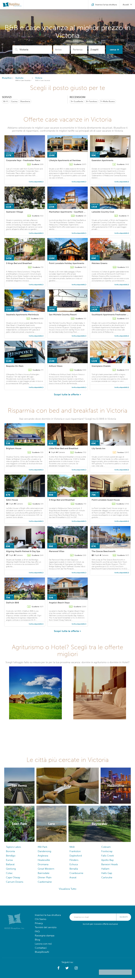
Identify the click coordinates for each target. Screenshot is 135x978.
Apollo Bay (107, 859)
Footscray (106, 851)
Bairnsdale (43, 873)
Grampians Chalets (101, 366)
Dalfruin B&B (12, 602)
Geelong (11, 868)
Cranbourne (76, 873)
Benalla (73, 868)
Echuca (73, 864)
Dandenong (44, 851)
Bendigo (10, 855)
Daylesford (75, 855)
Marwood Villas (56, 551)
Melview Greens (99, 263)
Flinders (73, 859)
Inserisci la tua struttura (48, 915)
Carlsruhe (106, 877)
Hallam (105, 868)
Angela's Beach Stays (59, 602)
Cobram (106, 846)
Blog (37, 939)
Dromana (43, 864)
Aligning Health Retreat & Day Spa (23, 551)
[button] (58, 968)
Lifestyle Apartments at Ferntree (65, 160)
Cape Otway (13, 877)
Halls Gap (106, 873)
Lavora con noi (43, 943)
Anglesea (43, 855)
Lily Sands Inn (98, 448)
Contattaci (41, 947)
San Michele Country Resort (63, 314)
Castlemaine (45, 881)
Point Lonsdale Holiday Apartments (66, 263)
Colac (9, 873)
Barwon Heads (109, 864)
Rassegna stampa (44, 935)
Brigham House (13, 448)
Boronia (10, 851)
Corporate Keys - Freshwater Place (23, 160)
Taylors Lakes (13, 846)
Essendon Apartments (102, 160)
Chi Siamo (40, 919)
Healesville (44, 859)
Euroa (9, 859)
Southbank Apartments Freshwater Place (112, 314)
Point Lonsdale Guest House (106, 500)
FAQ (37, 931)
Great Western (46, 868)
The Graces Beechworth (103, 551)
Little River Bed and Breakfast (63, 448)
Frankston (75, 851)
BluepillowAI (42, 951)
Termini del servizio (46, 927)
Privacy (39, 923)
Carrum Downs (14, 881)
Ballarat (10, 864)
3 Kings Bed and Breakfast (19, 263)
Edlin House (12, 500)
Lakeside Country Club (103, 212)
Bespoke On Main (14, 366)
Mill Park (42, 846)
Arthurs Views (55, 366)
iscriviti (124, 917)
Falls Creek (107, 855)
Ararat (72, 877)
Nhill (72, 846)
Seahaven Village (14, 212)
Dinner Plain (44, 877)
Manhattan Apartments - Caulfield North (69, 212)
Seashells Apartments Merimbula (22, 314)
